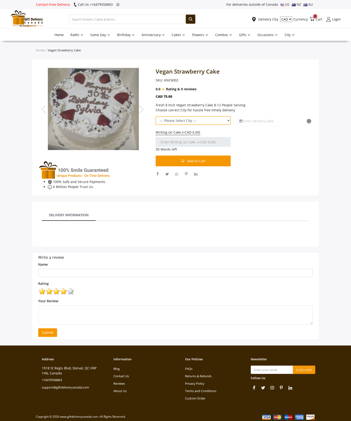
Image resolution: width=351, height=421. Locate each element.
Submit (47, 332)
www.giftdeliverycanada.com (79, 417)
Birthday (124, 34)
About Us (120, 391)
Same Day (98, 34)
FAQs (188, 369)
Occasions (266, 34)
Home (59, 34)
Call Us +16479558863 (95, 4)
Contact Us (121, 376)
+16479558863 (52, 380)
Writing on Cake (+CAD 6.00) (178, 132)
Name (43, 264)
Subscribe (304, 369)
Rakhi (75, 34)
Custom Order (195, 398)
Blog (116, 369)
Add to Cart (195, 161)
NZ (298, 4)
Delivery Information (69, 215)
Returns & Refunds (198, 376)
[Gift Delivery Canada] (25, 19)
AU (310, 4)
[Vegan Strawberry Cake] (93, 109)
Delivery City (267, 19)
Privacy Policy (194, 383)
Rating (43, 283)
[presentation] (44, 109)
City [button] (288, 34)
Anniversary (152, 34)
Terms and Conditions (200, 391)
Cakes (177, 34)
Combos (222, 34)
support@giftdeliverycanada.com (65, 387)
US (286, 4)
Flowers (198, 34)
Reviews (119, 383)
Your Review (48, 301)
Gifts (243, 34)
